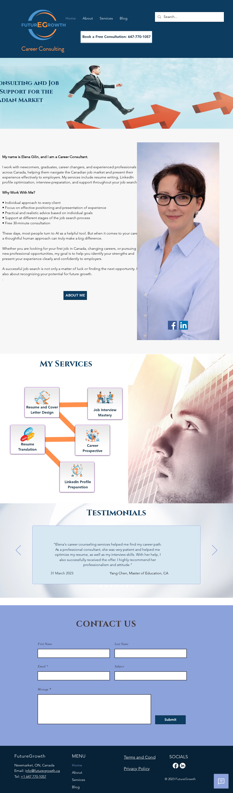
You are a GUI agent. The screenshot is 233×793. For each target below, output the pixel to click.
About (77, 772)
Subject (119, 666)
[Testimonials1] (101, 586)
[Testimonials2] (106, 586)
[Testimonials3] (111, 586)
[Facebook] (172, 325)
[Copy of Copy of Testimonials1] (132, 586)
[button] (145, 757)
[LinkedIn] (183, 325)
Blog (76, 787)
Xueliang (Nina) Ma (116, 578)
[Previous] (18, 550)
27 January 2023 (58, 577)
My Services (66, 363)
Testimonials (116, 513)
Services (78, 780)
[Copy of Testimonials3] (116, 586)
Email (42, 666)
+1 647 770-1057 (33, 776)
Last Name (121, 643)
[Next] (214, 550)
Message (43, 689)
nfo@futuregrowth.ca (43, 770)
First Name (45, 643)
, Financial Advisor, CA (149, 578)
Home (77, 765)
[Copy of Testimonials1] (122, 586)
